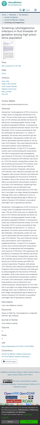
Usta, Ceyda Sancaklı (9, 86)
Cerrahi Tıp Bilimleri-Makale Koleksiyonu (15, 20)
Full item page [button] (10, 361)
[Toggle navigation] (35, 10)
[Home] (12, 3)
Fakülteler (12, 15)
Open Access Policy (15, 375)
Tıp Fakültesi (23, 15)
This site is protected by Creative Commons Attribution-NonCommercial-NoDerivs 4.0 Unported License (20, 384)
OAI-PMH (27, 375)
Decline (10, 422)
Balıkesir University (8, 372)
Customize (4, 417)
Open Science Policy (31, 372)
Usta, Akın (5, 81)
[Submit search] (20, 10)
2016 (4, 73)
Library (20, 372)
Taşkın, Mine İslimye (9, 84)
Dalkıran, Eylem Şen (9, 89)
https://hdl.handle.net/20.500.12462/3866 (18, 346)
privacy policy (27, 414)
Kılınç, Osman (6, 91)
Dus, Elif (5, 94)
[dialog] (20, 415)
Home (4, 15)
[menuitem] (23, 10)
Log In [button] (27, 10)
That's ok (29, 422)
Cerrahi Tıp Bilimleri (11, 17)
